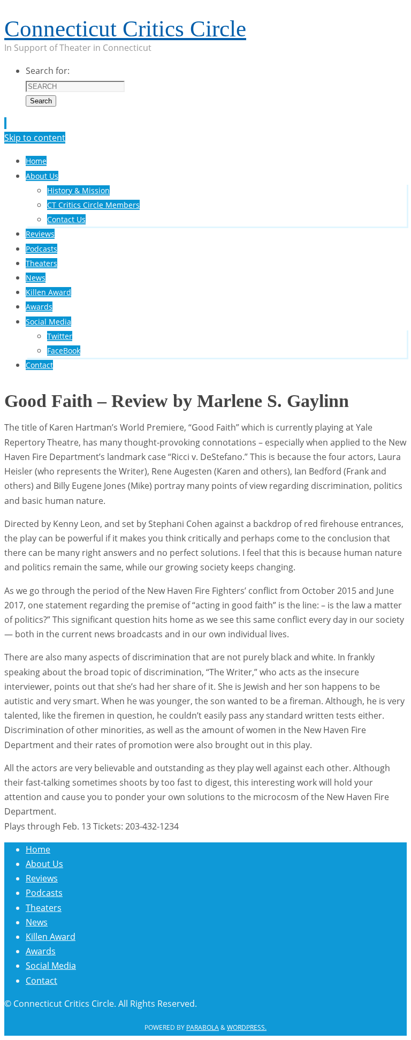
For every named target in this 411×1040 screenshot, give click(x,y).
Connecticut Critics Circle (125, 28)
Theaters (44, 908)
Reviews (42, 878)
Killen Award (50, 937)
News (37, 922)
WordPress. (247, 1027)
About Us (44, 864)
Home (38, 849)
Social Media (51, 965)
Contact (41, 980)
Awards (41, 951)
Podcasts (44, 893)
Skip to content (34, 138)
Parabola (202, 1027)
